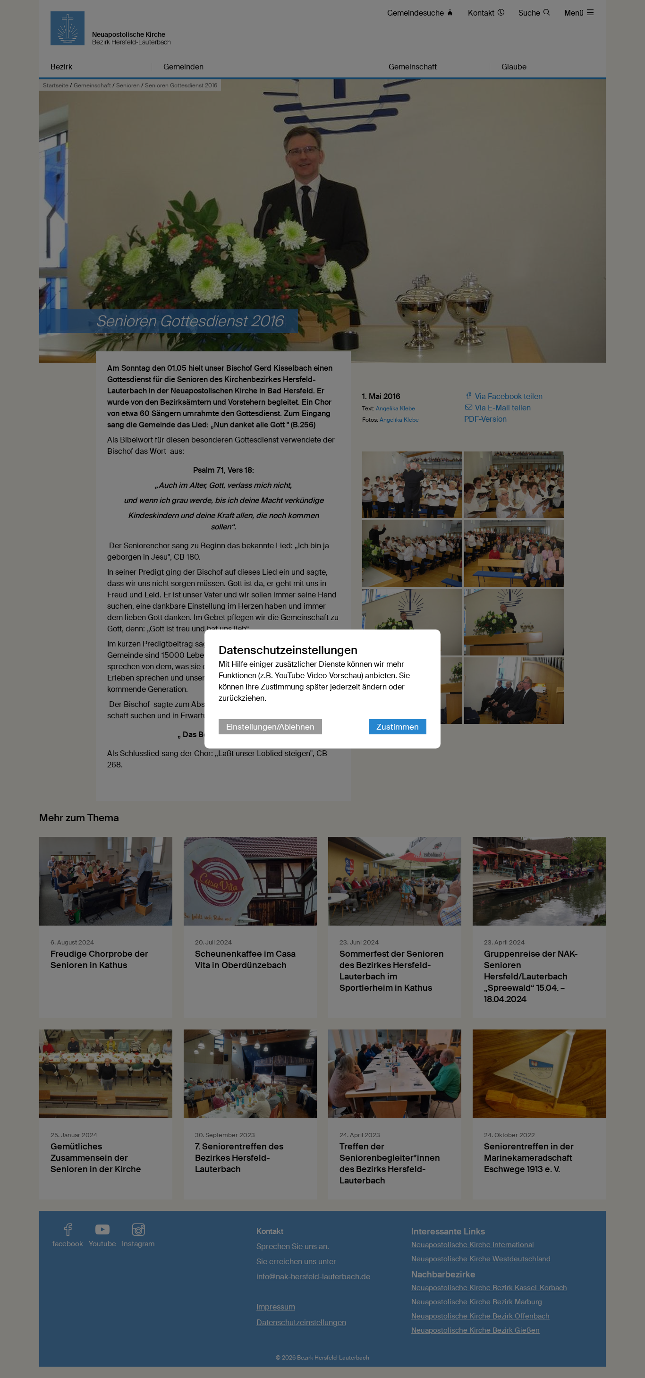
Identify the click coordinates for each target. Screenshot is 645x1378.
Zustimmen (397, 727)
